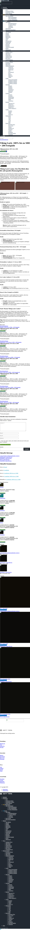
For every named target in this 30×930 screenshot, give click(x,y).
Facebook (2, 779)
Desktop (10, 110)
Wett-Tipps (8, 54)
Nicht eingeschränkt (12, 79)
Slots (4, 135)
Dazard (5, 467)
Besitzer (7, 102)
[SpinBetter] (1, 509)
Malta (9, 99)
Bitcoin (10, 74)
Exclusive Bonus (12, 24)
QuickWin (2, 534)
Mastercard (10, 69)
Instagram (2, 781)
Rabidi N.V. (11, 107)
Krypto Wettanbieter (12, 19)
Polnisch (10, 92)
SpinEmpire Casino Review (6, 457)
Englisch (10, 87)
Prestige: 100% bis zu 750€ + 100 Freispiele (9, 327)
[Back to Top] (0, 929)
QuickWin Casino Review (6, 460)
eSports (7, 33)
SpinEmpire (2, 498)
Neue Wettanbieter (12, 18)
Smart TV (10, 114)
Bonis (6, 21)
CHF (9, 119)
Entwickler (8, 123)
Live (7, 9)
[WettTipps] (6, 3)
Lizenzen (8, 93)
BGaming (10, 132)
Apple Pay (10, 67)
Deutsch (10, 86)
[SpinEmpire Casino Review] (3, 561)
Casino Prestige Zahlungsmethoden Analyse (9, 455)
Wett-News (8, 53)
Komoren (10, 95)
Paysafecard (11, 72)
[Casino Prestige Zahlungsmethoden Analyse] (3, 551)
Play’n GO (10, 125)
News (4, 51)
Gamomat (10, 134)
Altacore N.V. (11, 103)
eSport (1, 769)
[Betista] (1, 521)
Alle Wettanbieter (9, 16)
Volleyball (8, 43)
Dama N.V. (10, 104)
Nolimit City (11, 128)
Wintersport (8, 49)
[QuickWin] (1, 533)
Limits (7, 78)
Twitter (1, 780)
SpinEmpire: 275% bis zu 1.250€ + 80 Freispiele (10, 342)
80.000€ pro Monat (12, 82)
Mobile (10, 112)
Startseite (5, 7)
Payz (9, 73)
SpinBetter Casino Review (6, 458)
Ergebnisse (5, 8)
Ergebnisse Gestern (10, 12)
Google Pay (11, 68)
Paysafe (1, 747)
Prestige (1, 487)
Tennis (7, 38)
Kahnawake (11, 98)
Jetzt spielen (2, 493)
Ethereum (10, 76)
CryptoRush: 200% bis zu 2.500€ (10, 473)
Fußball (7, 34)
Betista (1, 522)
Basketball (8, 36)
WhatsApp (2, 782)
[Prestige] (1, 486)
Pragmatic (2, 759)
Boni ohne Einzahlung (10, 29)
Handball (8, 46)
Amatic (10, 130)
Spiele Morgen (9, 13)
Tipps (1, 771)
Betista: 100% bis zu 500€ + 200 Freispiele (9, 402)
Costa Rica (10, 100)
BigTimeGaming (12, 133)
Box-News (8, 58)
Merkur (1, 755)
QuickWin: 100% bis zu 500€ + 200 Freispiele (10, 387)
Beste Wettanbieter (12, 17)
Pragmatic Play (11, 124)
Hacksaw (10, 129)
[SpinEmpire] (1, 497)
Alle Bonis (8, 22)
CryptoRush (6, 470)
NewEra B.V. (11, 105)
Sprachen (8, 84)
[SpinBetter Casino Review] (3, 571)
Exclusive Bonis (9, 62)
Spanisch (10, 88)
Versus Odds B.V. (12, 108)
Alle (1, 767)
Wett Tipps (8, 64)
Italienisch (10, 91)
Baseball (7, 44)
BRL (9, 122)
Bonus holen (3, 151)
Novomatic (2, 756)
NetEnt (10, 127)
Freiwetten (10, 27)
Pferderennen (8, 41)
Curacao (10, 94)
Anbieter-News (9, 52)
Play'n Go (2, 758)
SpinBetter (2, 510)
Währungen (8, 115)
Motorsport (8, 37)
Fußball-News (9, 56)
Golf (7, 39)
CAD (9, 120)
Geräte (7, 109)
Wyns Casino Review (5, 459)
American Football (10, 47)
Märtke (4, 31)
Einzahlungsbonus (12, 23)
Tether (9, 77)
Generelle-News (9, 59)
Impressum (5, 789)
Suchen (1, 447)
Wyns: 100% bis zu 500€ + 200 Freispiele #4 (10, 372)
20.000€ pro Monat (12, 83)
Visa (9, 71)
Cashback (10, 26)
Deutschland (11, 97)
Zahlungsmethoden (10, 66)
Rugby (7, 48)
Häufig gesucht (6, 61)
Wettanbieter (7, 14)
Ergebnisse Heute (9, 11)
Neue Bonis (8, 28)
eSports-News (9, 57)
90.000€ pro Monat (12, 81)
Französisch (11, 89)
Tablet (9, 113)
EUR (9, 117)
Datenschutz (5, 790)
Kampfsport (8, 42)
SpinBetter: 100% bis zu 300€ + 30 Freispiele (10, 357)
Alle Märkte (8, 32)
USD (9, 118)
